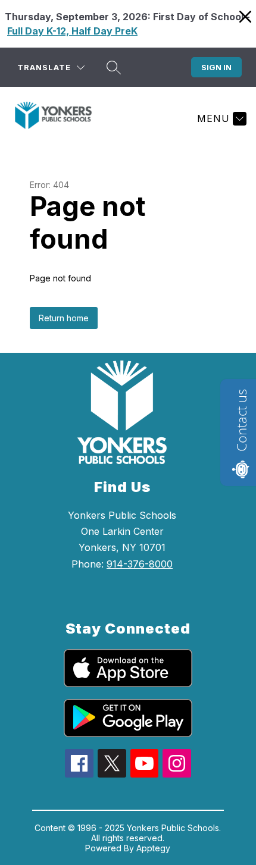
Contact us (241, 420)
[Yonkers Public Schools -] (58, 118)
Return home (64, 318)
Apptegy (153, 848)
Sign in (216, 67)
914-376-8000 (140, 564)
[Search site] (114, 67)
